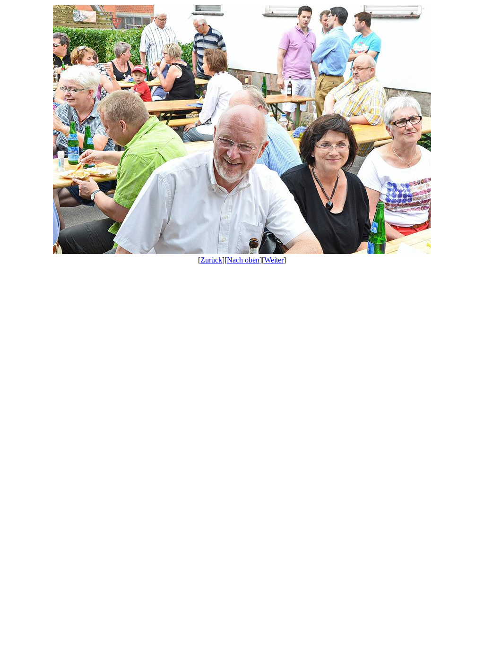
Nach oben (243, 260)
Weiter (274, 260)
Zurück (211, 260)
